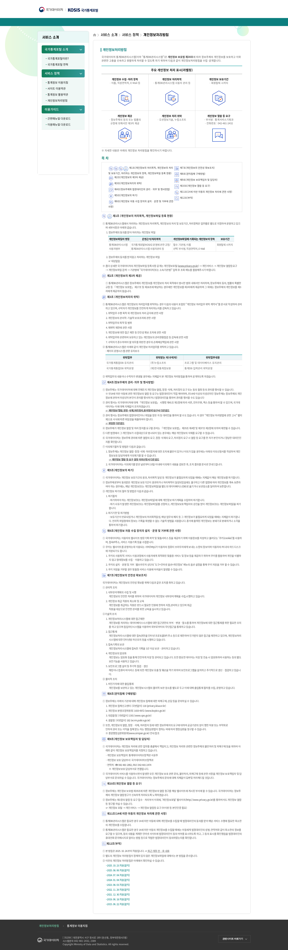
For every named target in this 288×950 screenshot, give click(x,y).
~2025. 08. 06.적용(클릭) (118, 870)
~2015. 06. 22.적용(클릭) (118, 904)
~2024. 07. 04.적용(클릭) (118, 875)
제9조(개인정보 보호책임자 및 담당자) (198, 179)
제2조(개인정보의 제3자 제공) (129, 177)
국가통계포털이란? (58, 58)
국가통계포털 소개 (56, 49)
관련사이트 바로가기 (232, 938)
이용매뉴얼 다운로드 (59, 124)
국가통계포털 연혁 (58, 64)
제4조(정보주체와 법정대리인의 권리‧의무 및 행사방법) (142, 189)
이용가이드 (52, 109)
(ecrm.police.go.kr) (140, 720)
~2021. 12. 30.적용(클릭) (118, 894)
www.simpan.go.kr (139, 733)
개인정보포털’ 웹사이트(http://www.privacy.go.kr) (187, 800)
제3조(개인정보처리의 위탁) (128, 183)
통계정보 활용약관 (58, 94)
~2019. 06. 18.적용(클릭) (118, 899)
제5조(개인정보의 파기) (126, 195)
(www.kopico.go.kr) (155, 710)
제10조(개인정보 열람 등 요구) (194, 185)
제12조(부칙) (186, 197)
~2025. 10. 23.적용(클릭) (118, 865)
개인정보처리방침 (58, 100)
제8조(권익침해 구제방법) (192, 173)
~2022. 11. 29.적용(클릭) (118, 889)
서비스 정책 (52, 73)
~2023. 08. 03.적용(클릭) (118, 885)
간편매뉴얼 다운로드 (59, 118)
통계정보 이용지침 (58, 82)
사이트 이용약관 (57, 88)
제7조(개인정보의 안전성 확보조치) (197, 167)
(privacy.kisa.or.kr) (156, 706)
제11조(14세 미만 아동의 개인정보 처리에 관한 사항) (205, 191)
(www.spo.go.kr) (142, 715)
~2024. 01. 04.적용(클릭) (118, 880)
